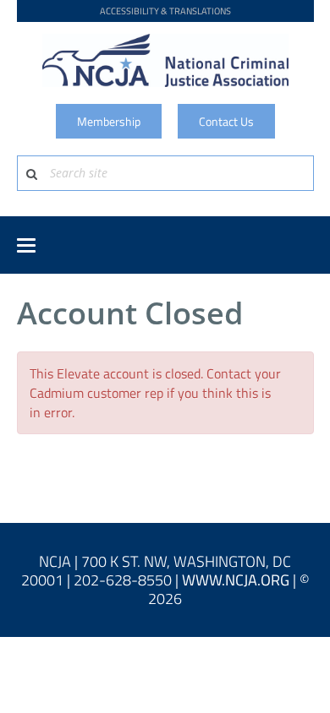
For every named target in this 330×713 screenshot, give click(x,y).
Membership (108, 121)
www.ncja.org (235, 580)
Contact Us (226, 121)
